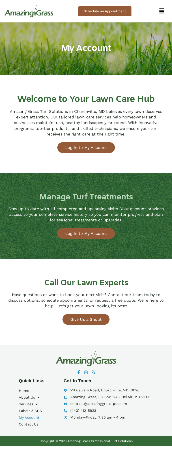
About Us (27, 397)
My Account (29, 417)
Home (24, 390)
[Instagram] (86, 372)
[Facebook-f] (79, 372)
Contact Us (28, 424)
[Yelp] (93, 372)
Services (26, 404)
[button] (161, 11)
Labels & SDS (30, 411)
